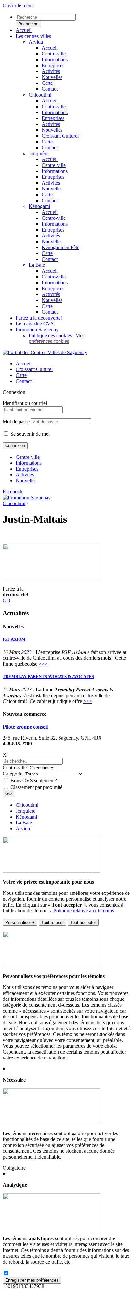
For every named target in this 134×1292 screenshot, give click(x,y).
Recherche (28, 24)
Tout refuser (52, 922)
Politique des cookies (50, 335)
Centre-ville (28, 457)
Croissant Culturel (34, 369)
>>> (43, 664)
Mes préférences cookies (56, 338)
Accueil (24, 363)
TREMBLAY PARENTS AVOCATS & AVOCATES (48, 676)
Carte (21, 375)
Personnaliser (20, 922)
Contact (24, 381)
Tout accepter (83, 922)
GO (6, 600)
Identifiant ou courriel (25, 403)
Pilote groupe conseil (25, 726)
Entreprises (27, 469)
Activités (25, 474)
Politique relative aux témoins (83, 910)
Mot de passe (16, 421)
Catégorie (12, 773)
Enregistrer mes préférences (32, 1280)
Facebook (13, 491)
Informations (29, 463)
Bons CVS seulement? (33, 780)
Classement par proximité (36, 787)
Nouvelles (26, 480)
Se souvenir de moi (29, 434)
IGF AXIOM (14, 639)
